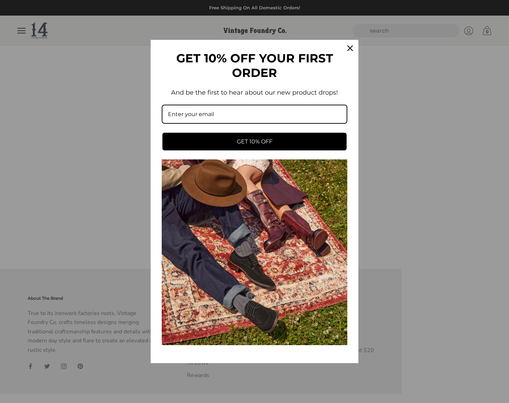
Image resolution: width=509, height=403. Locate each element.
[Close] (350, 48)
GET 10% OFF (255, 141)
